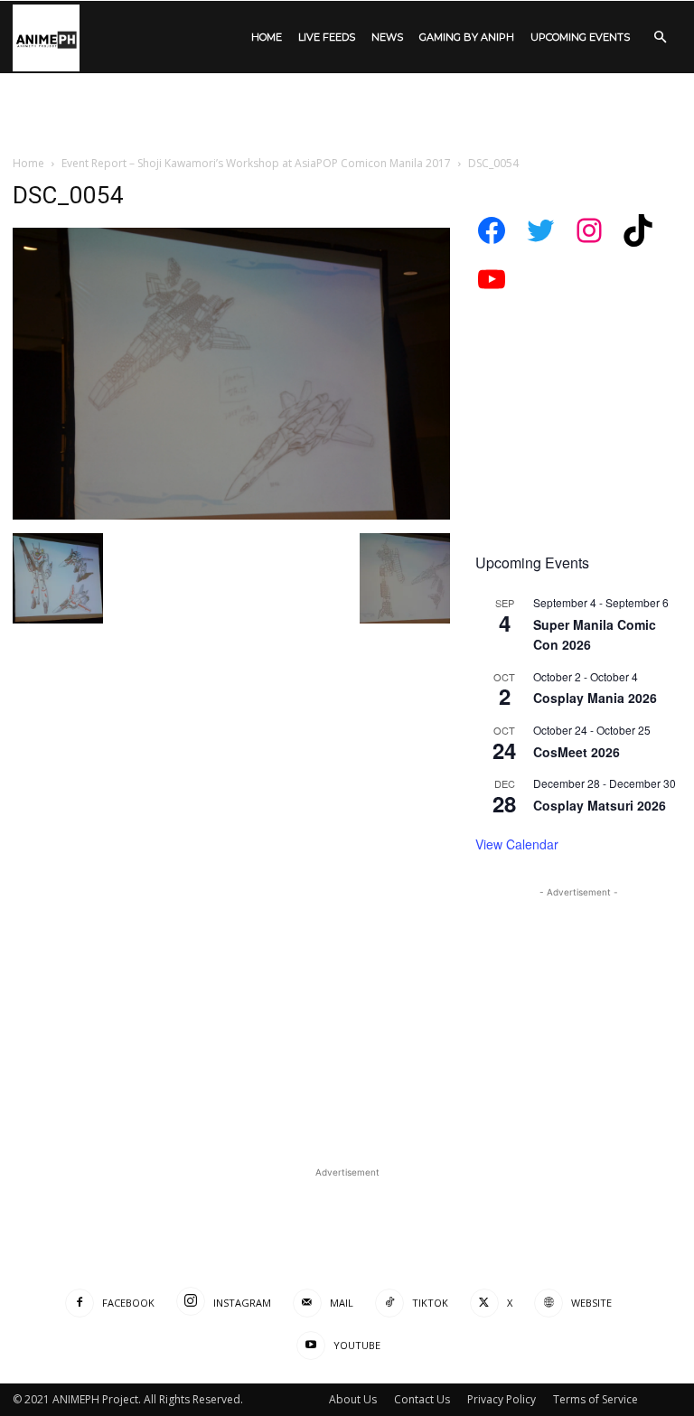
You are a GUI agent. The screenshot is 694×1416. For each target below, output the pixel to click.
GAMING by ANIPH (466, 37)
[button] (659, 37)
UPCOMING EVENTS (580, 37)
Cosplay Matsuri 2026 (599, 805)
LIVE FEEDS (326, 37)
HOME (266, 37)
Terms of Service (595, 1399)
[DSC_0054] (231, 514)
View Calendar (516, 844)
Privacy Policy (501, 1399)
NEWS (387, 37)
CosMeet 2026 (576, 752)
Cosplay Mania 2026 (595, 698)
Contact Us (422, 1399)
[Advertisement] (347, 113)
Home (28, 163)
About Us (353, 1399)
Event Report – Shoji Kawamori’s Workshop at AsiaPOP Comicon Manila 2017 (256, 163)
